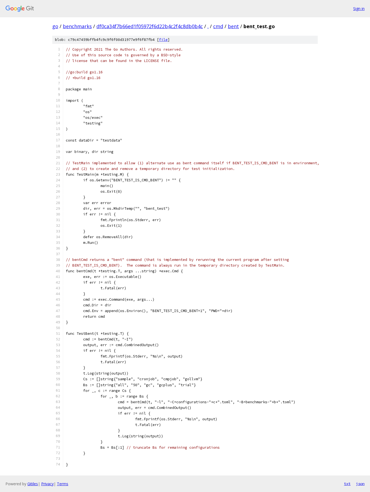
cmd (218, 26)
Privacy (47, 483)
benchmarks (77, 26)
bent (233, 26)
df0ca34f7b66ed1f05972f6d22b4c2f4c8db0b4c (149, 26)
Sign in (359, 8)
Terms (62, 483)
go (55, 26)
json (360, 483)
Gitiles (32, 483)
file (163, 39)
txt (347, 483)
